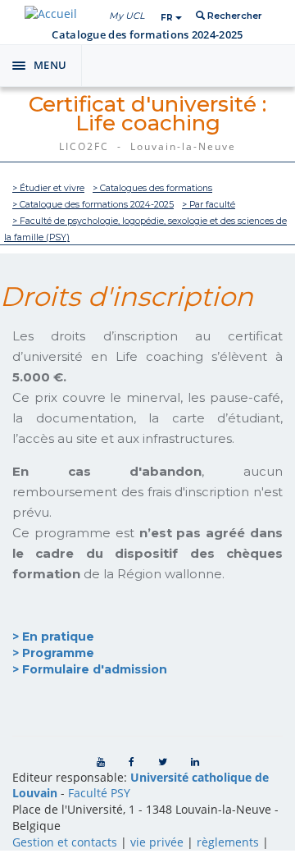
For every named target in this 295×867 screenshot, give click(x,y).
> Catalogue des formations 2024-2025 (93, 204)
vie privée (157, 842)
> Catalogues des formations (152, 188)
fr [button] (168, 17)
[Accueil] (51, 13)
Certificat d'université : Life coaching (147, 113)
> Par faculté (208, 204)
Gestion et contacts (64, 842)
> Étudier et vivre (48, 188)
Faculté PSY (99, 793)
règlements (228, 842)
